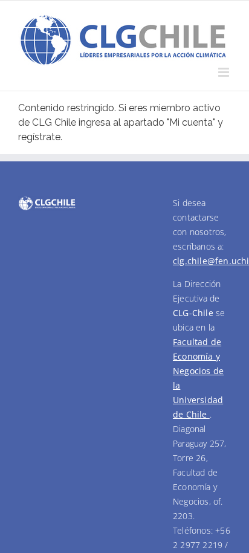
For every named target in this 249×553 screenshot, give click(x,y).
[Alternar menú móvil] (224, 72)
